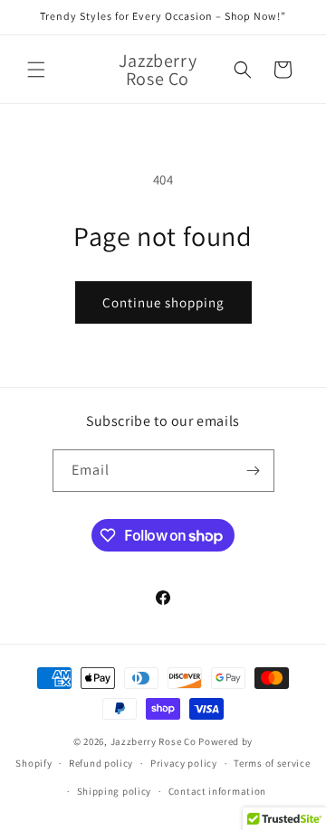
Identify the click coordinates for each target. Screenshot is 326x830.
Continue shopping (163, 302)
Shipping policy (114, 791)
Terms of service (272, 763)
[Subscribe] (253, 470)
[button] (36, 70)
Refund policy (101, 763)
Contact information (217, 791)
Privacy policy (183, 763)
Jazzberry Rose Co (153, 741)
